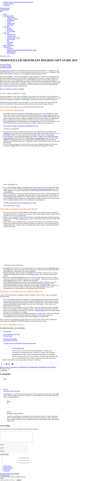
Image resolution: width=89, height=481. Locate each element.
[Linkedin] (9, 364)
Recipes (9, 28)
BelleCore (6, 121)
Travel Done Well (8, 16)
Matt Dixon (31, 138)
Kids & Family (11, 39)
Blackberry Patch (54, 268)
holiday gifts (37, 367)
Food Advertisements (23, 458)
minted (42, 367)
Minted (13, 146)
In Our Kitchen (11, 31)
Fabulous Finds (11, 34)
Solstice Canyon (34, 274)
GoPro (40, 313)
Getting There (11, 23)
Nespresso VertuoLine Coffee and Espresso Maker (38, 189)
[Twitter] (4, 364)
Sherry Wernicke (6, 64)
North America (11, 17)
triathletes (53, 367)
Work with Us (7, 47)
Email (2, 448)
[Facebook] (2, 364)
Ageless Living (11, 36)
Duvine (21, 198)
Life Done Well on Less (13, 37)
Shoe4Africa (6, 133)
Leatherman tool (23, 218)
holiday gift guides (8, 70)
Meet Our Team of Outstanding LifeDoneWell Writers (18, 2)
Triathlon (9, 44)
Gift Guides (10, 42)
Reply (5, 379)
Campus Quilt (46, 115)
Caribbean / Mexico (12, 19)
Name (2, 444)
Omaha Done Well (8, 45)
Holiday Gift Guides (19, 319)
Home (5, 14)
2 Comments (3, 370)
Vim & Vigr (53, 223)
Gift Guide (4, 66)
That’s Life (6, 33)
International (10, 20)
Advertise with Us (8, 3)
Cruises (9, 22)
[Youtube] (6, 364)
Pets (8, 40)
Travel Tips (10, 25)
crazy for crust (9, 367)
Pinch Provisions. (40, 310)
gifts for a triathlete (18, 367)
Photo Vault (12, 302)
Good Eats (6, 26)
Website (2, 451)
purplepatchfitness (40, 138)
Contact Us (6, 5)
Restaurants (10, 30)
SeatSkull (9, 280)
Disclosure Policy (12, 51)
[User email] (12, 364)
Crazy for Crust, (45, 283)
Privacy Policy (11, 53)
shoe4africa (47, 367)
